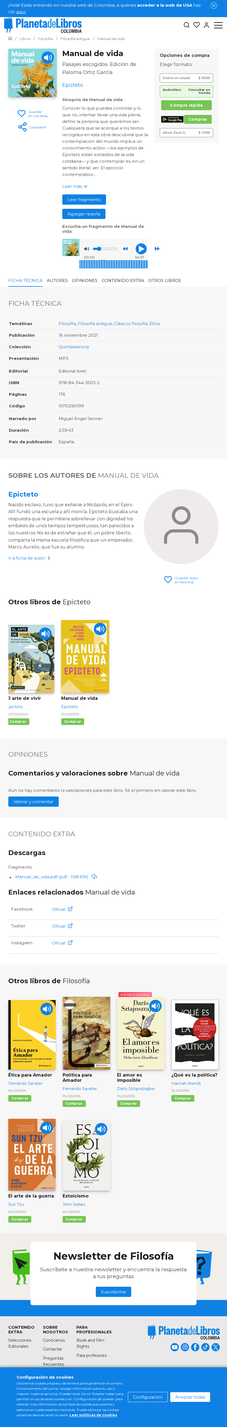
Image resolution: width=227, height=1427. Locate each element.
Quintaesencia (74, 346)
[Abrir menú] (218, 25)
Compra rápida (186, 105)
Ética (154, 323)
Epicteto (23, 494)
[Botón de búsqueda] (186, 25)
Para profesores (91, 1355)
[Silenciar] (86, 249)
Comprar (197, 119)
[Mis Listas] (195, 25)
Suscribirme (113, 1291)
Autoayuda (17, 714)
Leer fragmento (84, 199)
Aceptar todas (190, 1397)
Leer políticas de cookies (93, 1415)
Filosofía (67, 323)
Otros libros (164, 280)
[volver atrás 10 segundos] (125, 248)
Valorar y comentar (33, 801)
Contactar (52, 1349)
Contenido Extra (123, 280)
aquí (20, 11)
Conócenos (54, 1340)
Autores (57, 280)
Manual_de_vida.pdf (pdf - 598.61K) (51, 876)
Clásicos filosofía (131, 323)
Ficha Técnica (25, 280)
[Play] (48, 57)
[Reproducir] (141, 248)
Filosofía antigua (95, 323)
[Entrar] (205, 25)
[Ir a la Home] (10, 38)
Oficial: (59, 909)
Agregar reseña (84, 214)
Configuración (147, 1397)
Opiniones (84, 280)
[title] (184, 1332)
